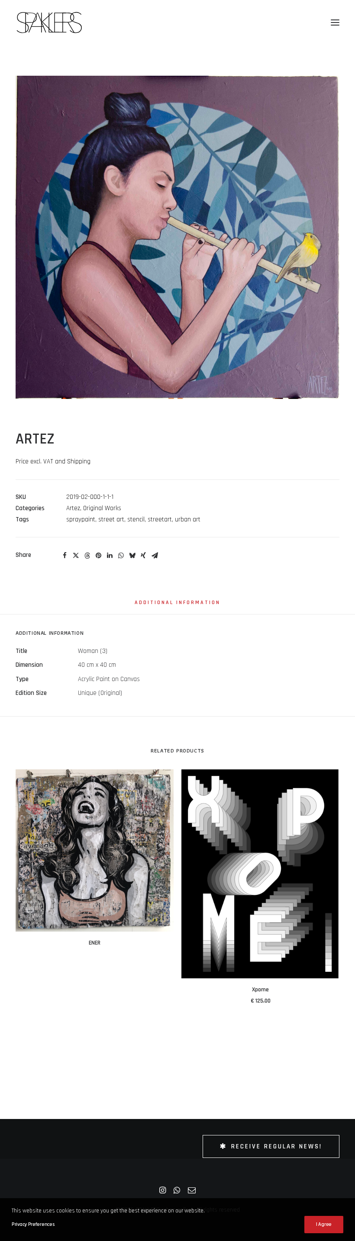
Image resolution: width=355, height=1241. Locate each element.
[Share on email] (154, 555)
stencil (136, 519)
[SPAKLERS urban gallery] (49, 22)
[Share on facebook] (64, 555)
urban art (187, 519)
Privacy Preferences (33, 1224)
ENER (94, 943)
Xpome (260, 989)
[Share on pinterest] (98, 555)
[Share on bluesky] (132, 555)
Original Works (102, 508)
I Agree (324, 1224)
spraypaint (80, 519)
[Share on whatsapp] (121, 555)
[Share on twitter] (76, 555)
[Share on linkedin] (109, 555)
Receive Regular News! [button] (276, 1146)
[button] (335, 22)
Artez (73, 508)
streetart (160, 519)
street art (111, 519)
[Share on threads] (87, 555)
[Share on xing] (143, 555)
